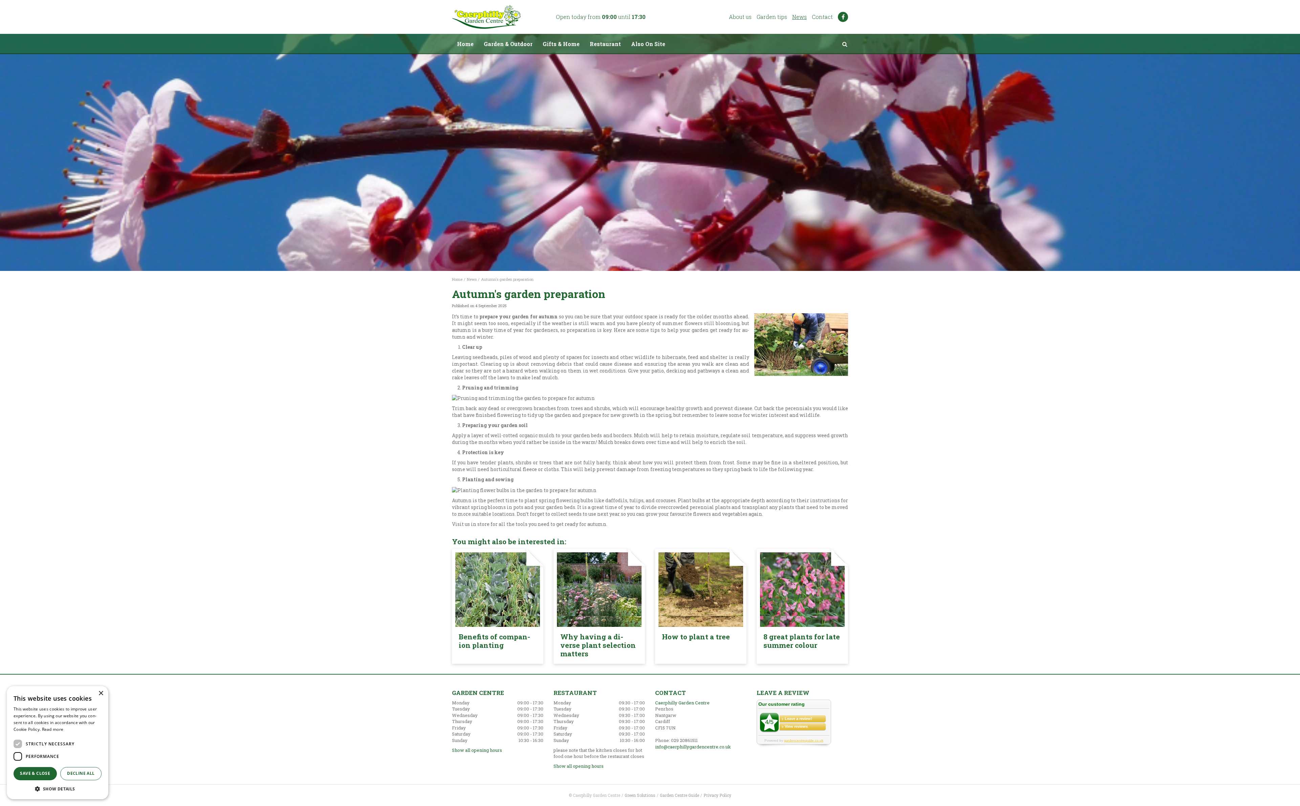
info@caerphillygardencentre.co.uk (693, 747)
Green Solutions (640, 795)
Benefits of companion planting (494, 641)
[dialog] (57, 742)
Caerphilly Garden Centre (682, 703)
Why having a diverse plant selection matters (598, 645)
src (844, 44)
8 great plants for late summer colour (801, 641)
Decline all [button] (80, 773)
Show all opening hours (477, 750)
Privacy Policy (717, 795)
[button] (58, 788)
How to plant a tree (696, 636)
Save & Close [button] (35, 773)
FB (843, 17)
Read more (53, 729)
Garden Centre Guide (679, 795)
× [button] (100, 693)
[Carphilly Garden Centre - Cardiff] (486, 17)
